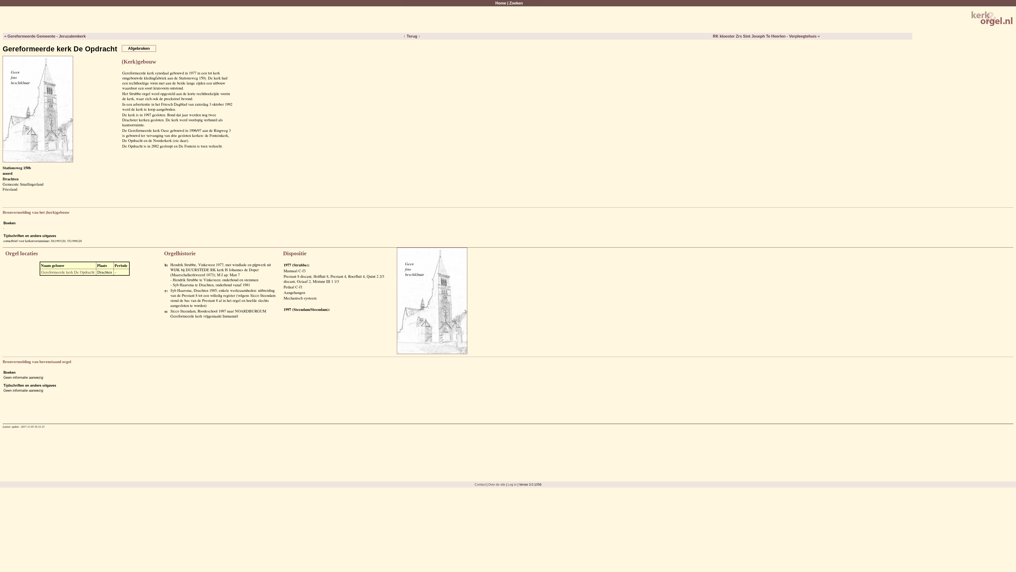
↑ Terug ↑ (411, 36)
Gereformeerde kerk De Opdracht (67, 272)
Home (500, 3)
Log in (512, 484)
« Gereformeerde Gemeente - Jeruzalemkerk (45, 36)
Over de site (496, 484)
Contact (480, 484)
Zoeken (516, 3)
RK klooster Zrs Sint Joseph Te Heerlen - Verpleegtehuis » (766, 36)
